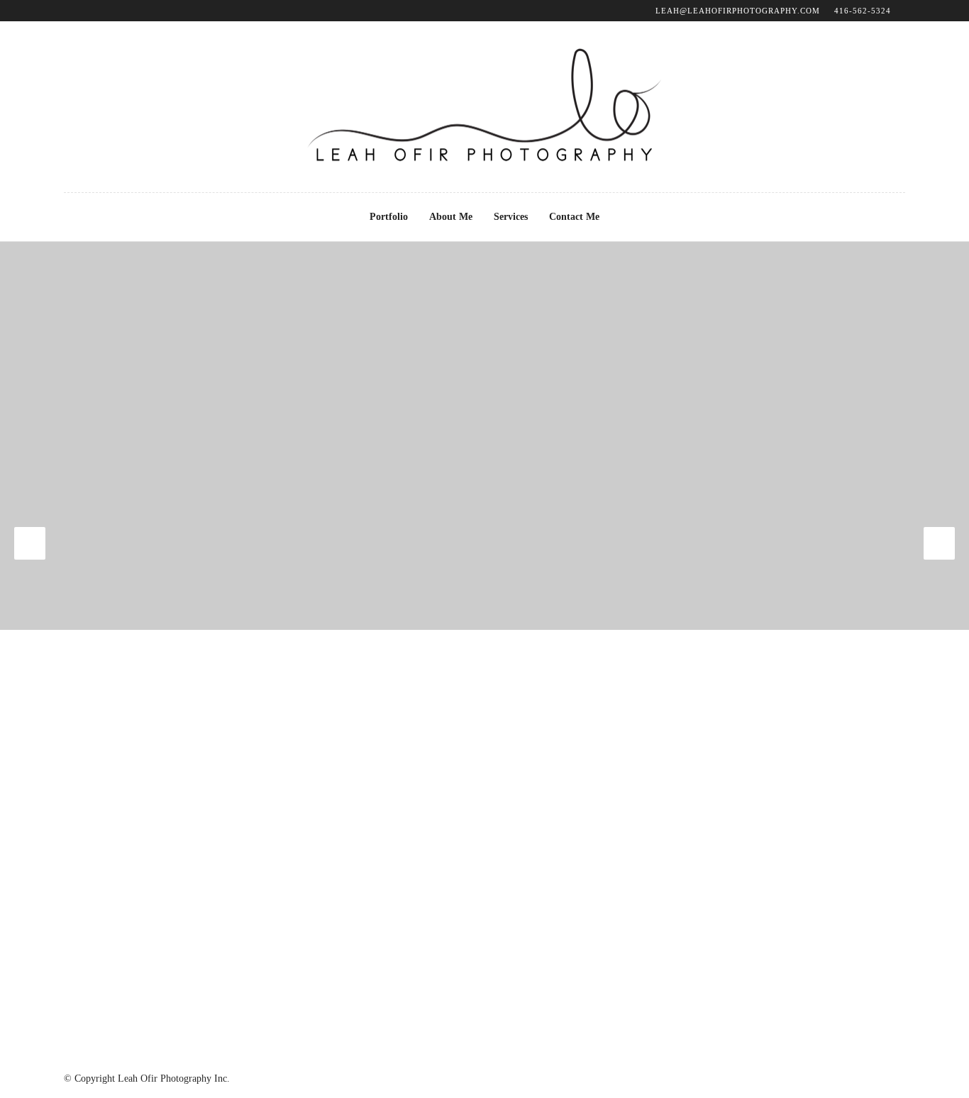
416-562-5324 (862, 10)
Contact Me (574, 216)
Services (511, 216)
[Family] (939, 543)
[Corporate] (29, 543)
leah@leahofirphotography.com (737, 10)
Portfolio (389, 216)
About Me (450, 216)
